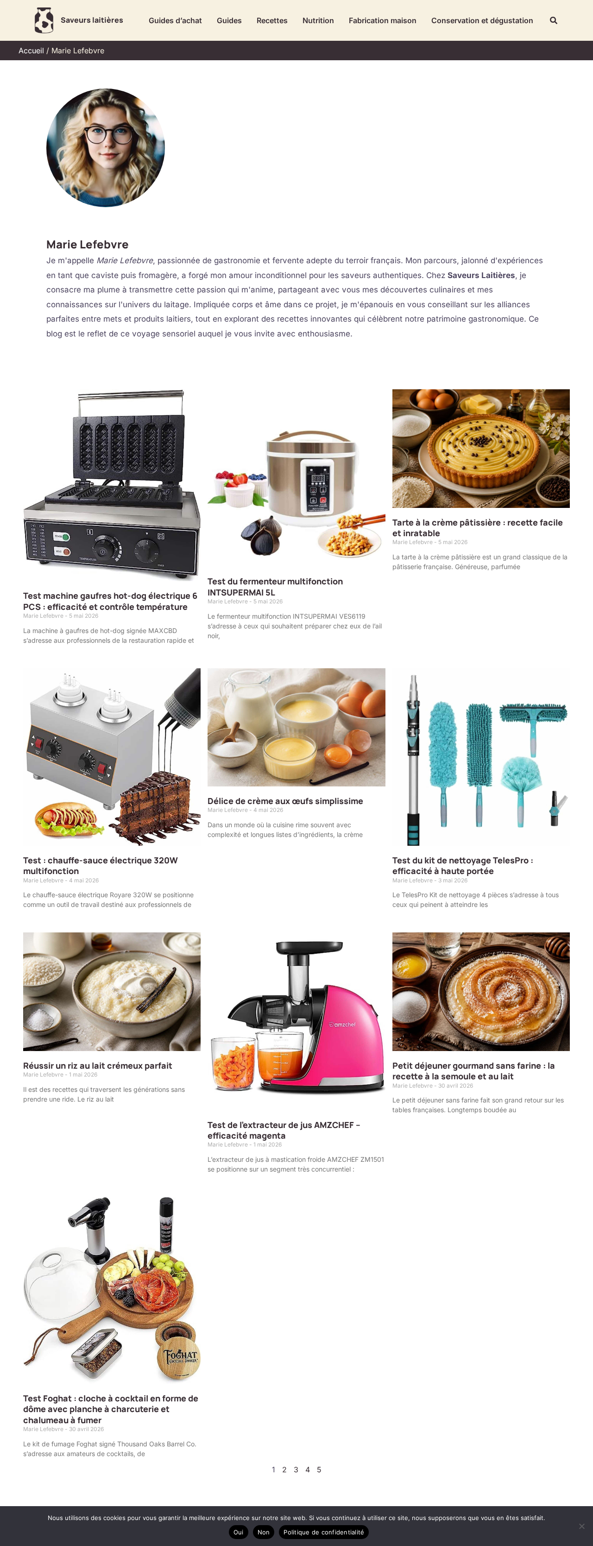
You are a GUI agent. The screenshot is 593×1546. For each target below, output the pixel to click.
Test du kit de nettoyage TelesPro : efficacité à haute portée (462, 865)
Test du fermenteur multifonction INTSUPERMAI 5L (275, 586)
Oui (238, 1532)
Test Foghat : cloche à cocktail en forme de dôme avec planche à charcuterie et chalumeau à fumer (110, 1409)
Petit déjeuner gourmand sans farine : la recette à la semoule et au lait (473, 1071)
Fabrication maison (382, 20)
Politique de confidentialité (324, 1532)
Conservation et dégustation (482, 20)
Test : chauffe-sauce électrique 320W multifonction (100, 865)
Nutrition (318, 20)
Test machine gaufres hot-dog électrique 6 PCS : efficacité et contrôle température (110, 601)
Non (264, 1532)
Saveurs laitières (92, 20)
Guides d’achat (175, 20)
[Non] (581, 1526)
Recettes (272, 20)
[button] (554, 20)
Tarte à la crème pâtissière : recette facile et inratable (477, 528)
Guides (229, 20)
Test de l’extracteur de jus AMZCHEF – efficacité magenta (284, 1130)
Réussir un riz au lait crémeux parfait (97, 1065)
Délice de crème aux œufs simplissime (285, 800)
